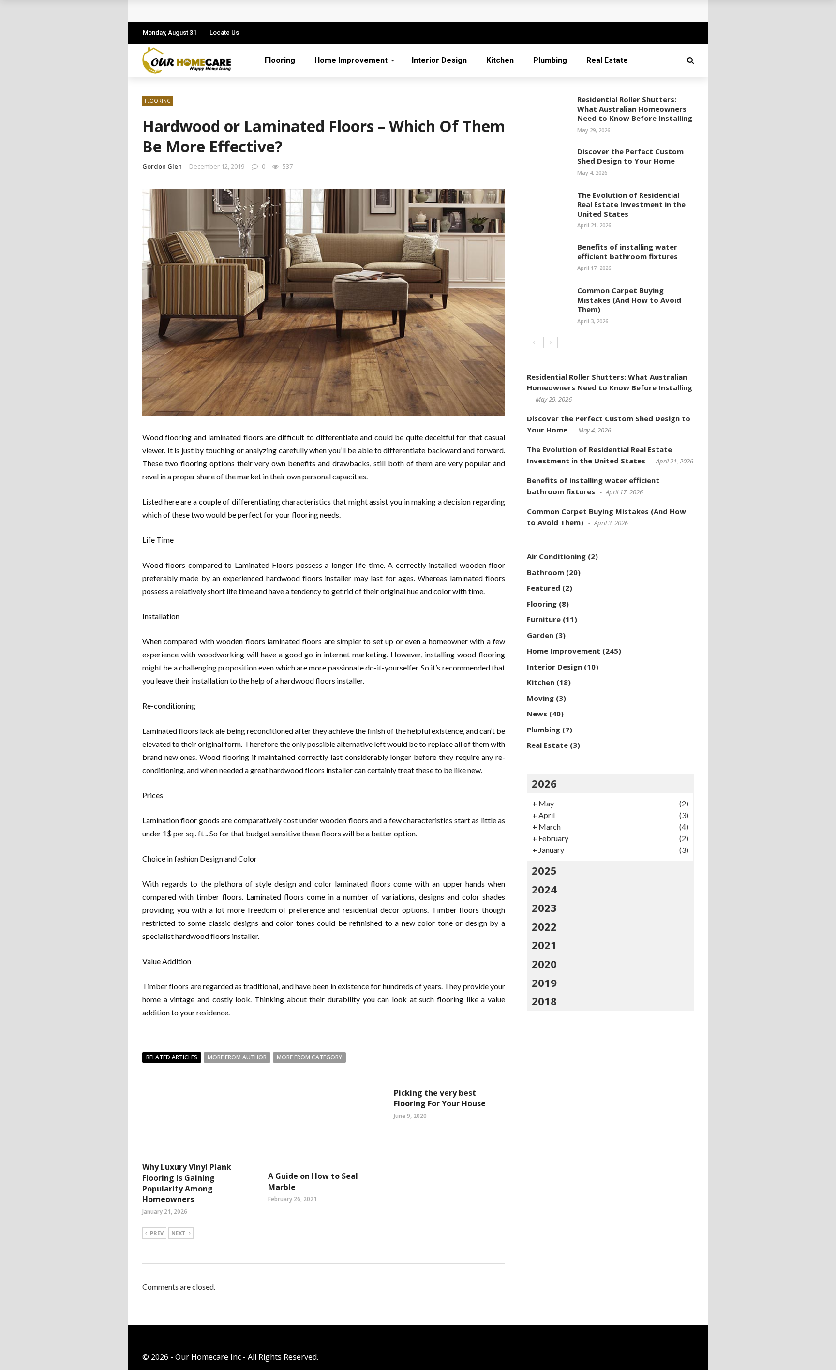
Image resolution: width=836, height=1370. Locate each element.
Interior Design (439, 60)
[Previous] (534, 342)
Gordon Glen (162, 166)
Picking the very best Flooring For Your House (440, 1098)
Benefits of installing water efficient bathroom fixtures (627, 251)
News (537, 713)
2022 (544, 926)
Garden (540, 635)
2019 (544, 982)
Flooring (280, 60)
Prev (157, 1232)
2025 (544, 870)
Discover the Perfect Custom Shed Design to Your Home (630, 156)
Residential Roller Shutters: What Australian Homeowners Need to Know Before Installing (634, 108)
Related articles (171, 1057)
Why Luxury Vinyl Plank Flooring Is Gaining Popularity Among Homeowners (186, 1183)
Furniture (544, 619)
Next (178, 1232)
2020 (544, 963)
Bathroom (545, 572)
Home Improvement (351, 60)
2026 (544, 783)
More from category (309, 1057)
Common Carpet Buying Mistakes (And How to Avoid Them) (629, 299)
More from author (237, 1057)
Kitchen (500, 60)
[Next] (550, 342)
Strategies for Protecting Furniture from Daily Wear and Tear (269, 10)
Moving (540, 698)
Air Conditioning (556, 556)
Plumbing (550, 60)
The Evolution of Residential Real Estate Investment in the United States (631, 204)
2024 (544, 889)
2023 (544, 907)
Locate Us (224, 32)
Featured (543, 588)
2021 (544, 945)
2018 (544, 1001)
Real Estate (607, 60)
